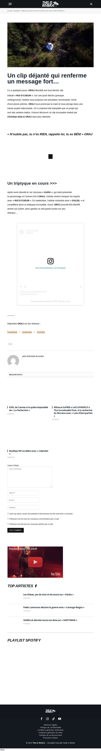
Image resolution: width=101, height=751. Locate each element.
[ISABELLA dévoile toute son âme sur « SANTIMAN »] (14, 656)
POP (10, 377)
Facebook (12, 364)
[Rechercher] (91, 4)
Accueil (9, 11)
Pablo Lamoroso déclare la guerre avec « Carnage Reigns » (53, 640)
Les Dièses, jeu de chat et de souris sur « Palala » (48, 627)
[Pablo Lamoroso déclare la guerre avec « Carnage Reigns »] (14, 643)
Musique (17, 11)
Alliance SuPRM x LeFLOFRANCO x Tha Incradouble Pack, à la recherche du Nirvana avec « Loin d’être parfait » (73, 444)
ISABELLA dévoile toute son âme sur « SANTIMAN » (50, 653)
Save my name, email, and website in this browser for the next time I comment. (41, 546)
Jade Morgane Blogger (33, 389)
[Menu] (10, 4)
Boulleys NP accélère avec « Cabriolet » (28, 485)
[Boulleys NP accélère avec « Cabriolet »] (28, 468)
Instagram (27, 364)
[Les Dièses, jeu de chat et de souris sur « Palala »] (14, 630)
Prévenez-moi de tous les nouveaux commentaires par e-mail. (34, 551)
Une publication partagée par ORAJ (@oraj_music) (50, 334)
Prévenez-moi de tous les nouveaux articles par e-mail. (31, 557)
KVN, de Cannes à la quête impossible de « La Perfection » (28, 441)
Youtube (41, 364)
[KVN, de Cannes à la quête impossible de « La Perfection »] (28, 425)
